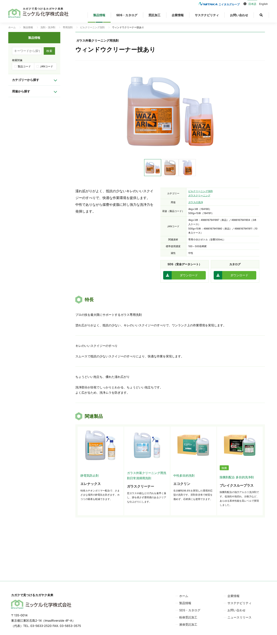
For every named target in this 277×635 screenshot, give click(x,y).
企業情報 (178, 15)
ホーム (12, 27)
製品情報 (99, 15)
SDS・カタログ (126, 15)
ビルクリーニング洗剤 (92, 27)
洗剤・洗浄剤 (48, 27)
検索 (49, 50)
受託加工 (154, 15)
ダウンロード (189, 275)
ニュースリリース (239, 617)
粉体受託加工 (188, 617)
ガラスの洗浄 (195, 202)
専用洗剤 (68, 27)
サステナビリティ (207, 15)
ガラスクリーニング (199, 195)
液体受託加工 (188, 624)
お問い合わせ (239, 15)
